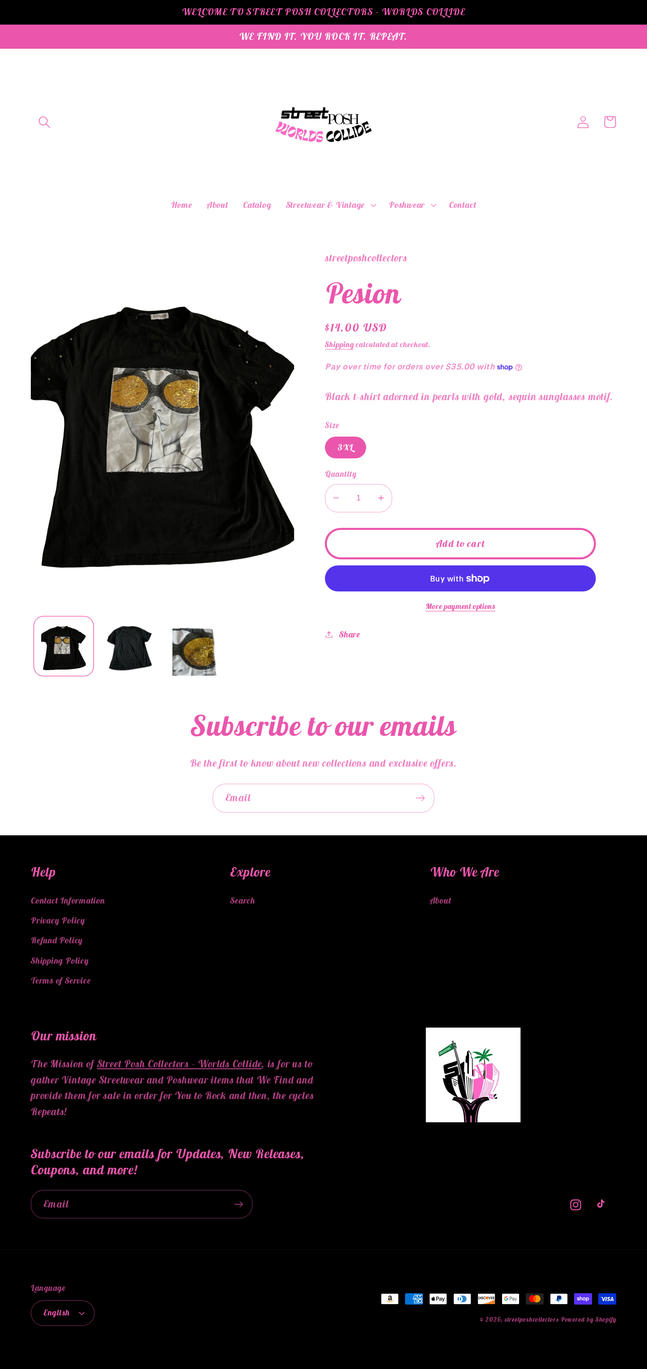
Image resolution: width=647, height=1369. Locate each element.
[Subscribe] (420, 798)
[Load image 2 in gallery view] (129, 646)
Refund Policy (57, 940)
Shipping (339, 344)
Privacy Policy (58, 920)
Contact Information (68, 900)
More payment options (460, 606)
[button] (44, 121)
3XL (345, 447)
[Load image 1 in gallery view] (63, 646)
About (440, 900)
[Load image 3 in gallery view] (194, 646)
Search (242, 900)
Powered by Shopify (588, 1319)
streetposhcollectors (531, 1319)
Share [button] (349, 634)
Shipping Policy (60, 960)
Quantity (340, 474)
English (57, 1312)
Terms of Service (60, 980)
